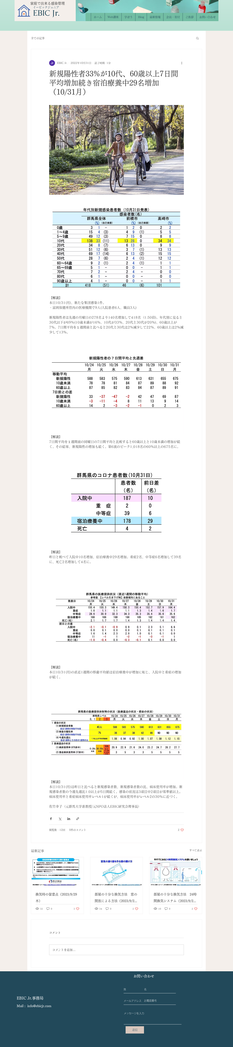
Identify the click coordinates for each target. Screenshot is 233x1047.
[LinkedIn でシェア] (68, 818)
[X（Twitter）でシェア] (60, 818)
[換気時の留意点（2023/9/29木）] (57, 872)
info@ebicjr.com (39, 1006)
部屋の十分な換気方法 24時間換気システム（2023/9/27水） (175, 898)
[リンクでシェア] (77, 818)
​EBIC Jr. (46, 13)
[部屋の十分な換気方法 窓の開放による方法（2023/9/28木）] (116, 872)
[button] (197, 38)
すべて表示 (195, 850)
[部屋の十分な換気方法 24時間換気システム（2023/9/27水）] (175, 872)
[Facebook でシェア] (51, 818)
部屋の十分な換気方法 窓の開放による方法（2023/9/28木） (116, 898)
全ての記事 (38, 38)
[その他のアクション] (181, 63)
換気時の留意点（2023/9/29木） (56, 897)
